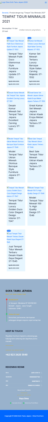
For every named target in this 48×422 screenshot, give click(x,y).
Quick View (16, 49)
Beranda (5, 13)
